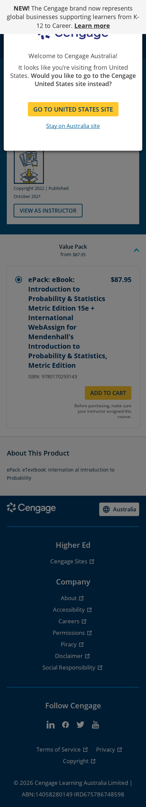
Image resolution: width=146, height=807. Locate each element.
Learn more (92, 25)
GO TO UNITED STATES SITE (73, 109)
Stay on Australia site (73, 126)
